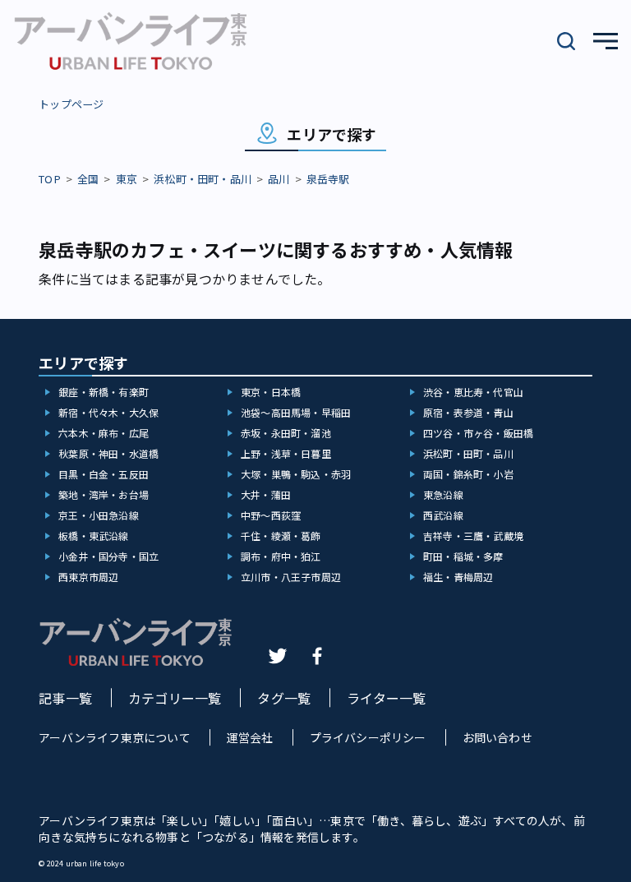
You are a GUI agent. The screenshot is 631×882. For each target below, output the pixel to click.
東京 (126, 179)
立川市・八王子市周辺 (291, 577)
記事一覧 (65, 698)
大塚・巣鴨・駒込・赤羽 (296, 474)
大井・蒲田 (266, 494)
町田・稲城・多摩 (463, 556)
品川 (278, 179)
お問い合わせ (497, 737)
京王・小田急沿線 (98, 515)
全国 (88, 179)
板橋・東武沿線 (93, 536)
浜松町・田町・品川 (202, 179)
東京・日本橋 (271, 392)
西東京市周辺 (88, 577)
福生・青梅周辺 (458, 577)
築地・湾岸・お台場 (103, 494)
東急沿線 (443, 494)
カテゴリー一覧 (174, 698)
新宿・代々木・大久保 (108, 412)
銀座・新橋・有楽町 (103, 392)
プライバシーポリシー (368, 737)
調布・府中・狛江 (281, 556)
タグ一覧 (284, 698)
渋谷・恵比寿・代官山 (473, 392)
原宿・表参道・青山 (468, 412)
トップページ (71, 104)
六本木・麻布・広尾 (103, 433)
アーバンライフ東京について (115, 737)
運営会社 (250, 737)
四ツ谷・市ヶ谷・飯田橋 (478, 433)
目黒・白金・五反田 (103, 474)
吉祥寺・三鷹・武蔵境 (473, 536)
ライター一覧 (386, 698)
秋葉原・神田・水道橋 (108, 453)
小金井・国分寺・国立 (108, 556)
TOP (50, 179)
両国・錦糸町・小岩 (468, 474)
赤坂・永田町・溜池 (286, 433)
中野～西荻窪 (271, 515)
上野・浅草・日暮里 (286, 453)
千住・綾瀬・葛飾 (281, 536)
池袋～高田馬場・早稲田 (296, 412)
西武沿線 (443, 515)
